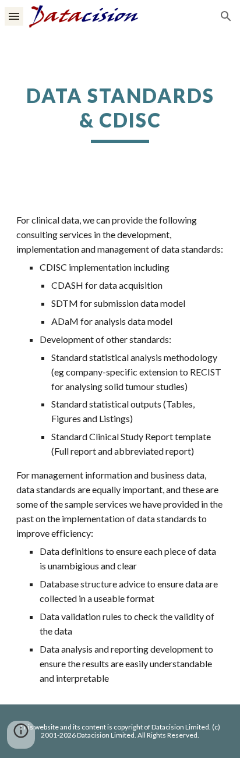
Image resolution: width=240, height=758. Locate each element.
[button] (14, 16)
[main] (120, 113)
